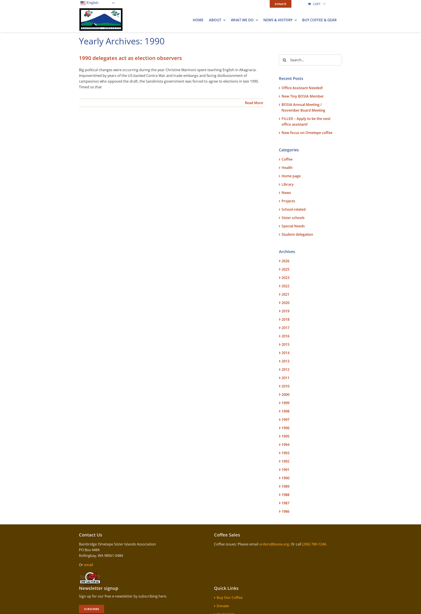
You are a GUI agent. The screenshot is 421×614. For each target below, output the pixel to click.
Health (287, 167)
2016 (285, 336)
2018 (285, 319)
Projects (288, 201)
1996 (285, 428)
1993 (285, 453)
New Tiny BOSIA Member (303, 96)
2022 (285, 286)
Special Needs (293, 226)
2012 (285, 369)
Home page (291, 176)
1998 (285, 411)
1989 (285, 486)
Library (288, 184)
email (88, 564)
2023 (285, 277)
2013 (285, 361)
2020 (285, 302)
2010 (285, 386)
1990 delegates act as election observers (130, 58)
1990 (285, 478)
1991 (285, 469)
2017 (285, 327)
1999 (285, 402)
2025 (285, 269)
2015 (285, 344)
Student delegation (297, 234)
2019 (285, 311)
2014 (285, 352)
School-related (294, 209)
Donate (223, 605)
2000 (285, 394)
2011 (285, 377)
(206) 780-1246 (314, 544)
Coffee (287, 159)
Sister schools (293, 217)
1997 (285, 419)
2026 (285, 261)
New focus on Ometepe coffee (307, 132)
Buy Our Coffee (230, 597)
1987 (285, 503)
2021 (285, 294)
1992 (285, 461)
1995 (285, 436)
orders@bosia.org (274, 544)
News (286, 192)
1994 (285, 444)
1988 (285, 494)
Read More (254, 102)
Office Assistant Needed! (302, 87)
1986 (285, 511)
